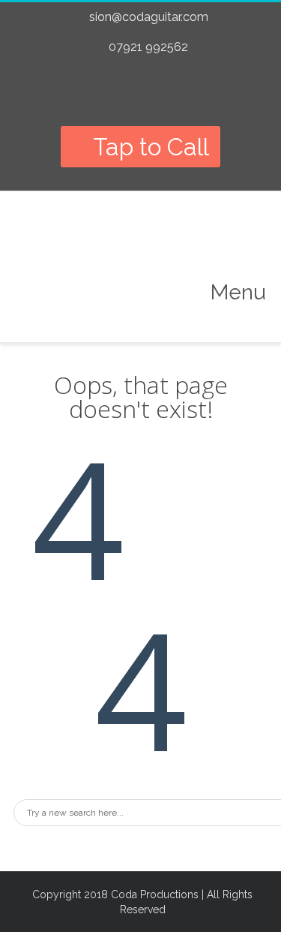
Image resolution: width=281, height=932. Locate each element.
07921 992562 (148, 47)
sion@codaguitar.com (148, 17)
